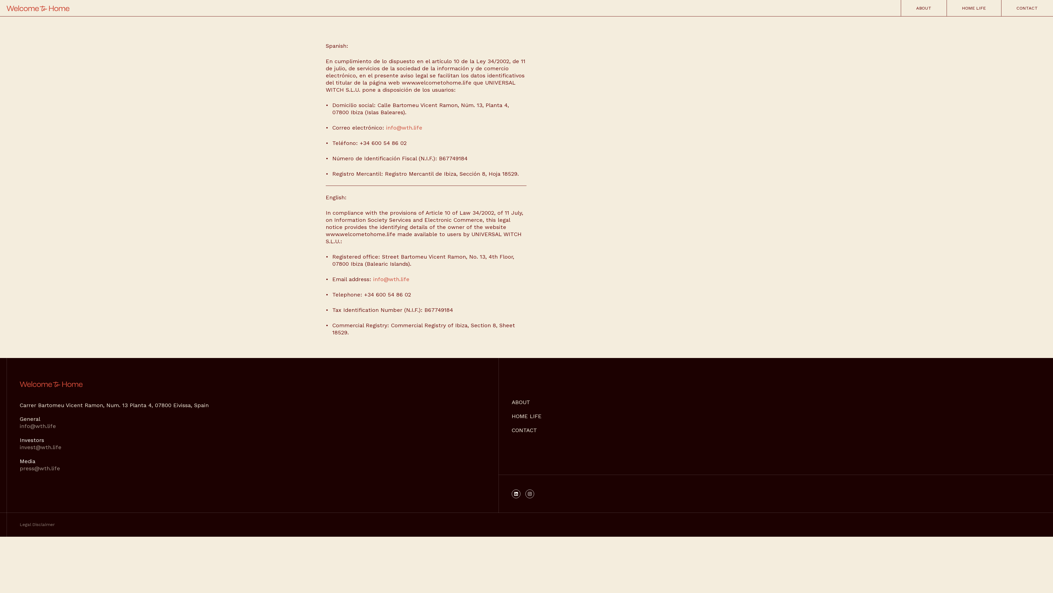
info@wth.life (404, 127)
